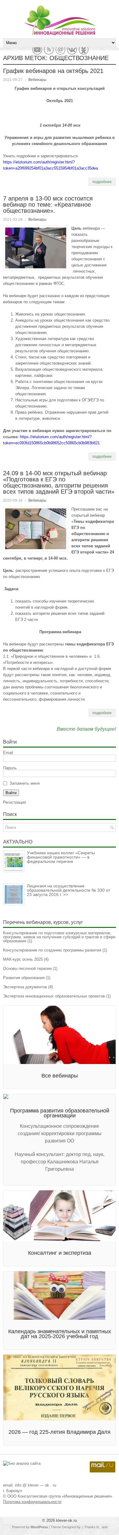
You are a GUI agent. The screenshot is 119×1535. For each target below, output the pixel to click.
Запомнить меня (24, 783)
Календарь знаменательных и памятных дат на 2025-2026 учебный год (59, 1333)
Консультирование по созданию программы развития (52, 950)
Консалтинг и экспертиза (59, 1253)
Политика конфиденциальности (32, 1501)
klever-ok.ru (66, 1520)
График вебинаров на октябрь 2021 (53, 70)
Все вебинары (59, 1076)
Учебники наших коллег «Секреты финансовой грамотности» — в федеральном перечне (61, 857)
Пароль (10, 768)
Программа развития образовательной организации (59, 1113)
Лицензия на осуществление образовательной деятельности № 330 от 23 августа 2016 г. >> (68, 890)
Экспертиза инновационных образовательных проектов (54, 996)
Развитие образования (24, 977)
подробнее (102, 182)
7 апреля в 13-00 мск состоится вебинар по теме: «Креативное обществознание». (48, 204)
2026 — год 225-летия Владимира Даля (59, 1432)
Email (8, 753)
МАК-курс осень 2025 (23, 959)
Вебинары (37, 80)
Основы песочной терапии (27, 968)
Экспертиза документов (25, 987)
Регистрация (14, 802)
